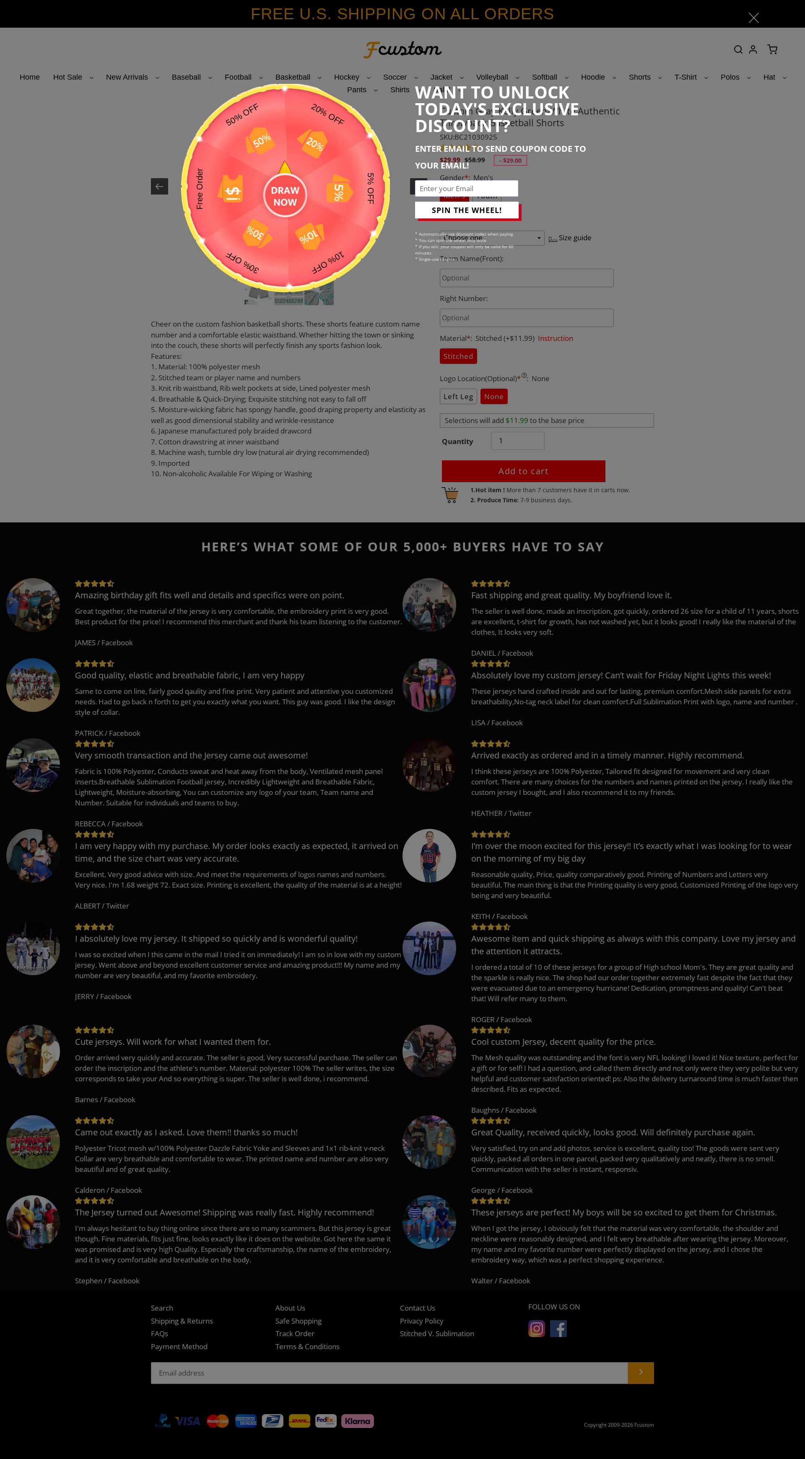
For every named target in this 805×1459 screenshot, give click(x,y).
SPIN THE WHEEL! (467, 210)
